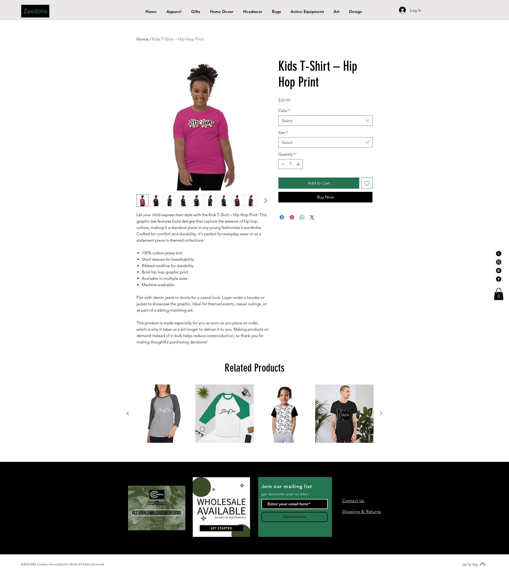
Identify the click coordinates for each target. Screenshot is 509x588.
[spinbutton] (290, 164)
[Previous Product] (128, 413)
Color (284, 110)
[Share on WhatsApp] (302, 217)
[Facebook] (498, 279)
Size (283, 132)
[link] (499, 294)
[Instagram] (498, 262)
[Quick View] (164, 413)
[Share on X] (312, 217)
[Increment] (298, 164)
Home (142, 39)
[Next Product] (381, 413)
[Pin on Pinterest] (292, 217)
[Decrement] (282, 164)
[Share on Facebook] (282, 217)
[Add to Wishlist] (366, 183)
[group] (254, 413)
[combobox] (325, 121)
